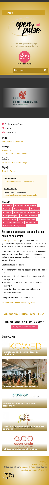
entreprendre (31, 205)
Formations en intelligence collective (20, 386)
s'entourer (8, 226)
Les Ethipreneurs (9, 240)
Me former (6, 150)
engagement (34, 212)
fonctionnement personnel (13, 222)
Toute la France (9, 171)
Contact (43, 461)
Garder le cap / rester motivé (14, 153)
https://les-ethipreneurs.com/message (19, 181)
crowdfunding (32, 222)
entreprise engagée (11, 215)
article (24, 215)
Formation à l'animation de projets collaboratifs (19, 404)
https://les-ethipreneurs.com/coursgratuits (20, 195)
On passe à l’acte (27, 466)
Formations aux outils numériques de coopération (20, 353)
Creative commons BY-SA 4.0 (34, 469)
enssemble (8, 205)
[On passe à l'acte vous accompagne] (24, 58)
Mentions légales (39, 464)
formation (7, 209)
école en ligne (20, 212)
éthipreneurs (20, 226)
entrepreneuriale (10, 219)
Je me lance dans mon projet (15, 162)
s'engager (7, 212)
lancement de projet (27, 219)
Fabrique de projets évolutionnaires (20, 448)
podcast (34, 215)
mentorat (35, 209)
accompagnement (21, 209)
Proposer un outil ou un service (25, 327)
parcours (19, 205)
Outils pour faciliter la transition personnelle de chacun (23, 427)
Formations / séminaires (12, 141)
